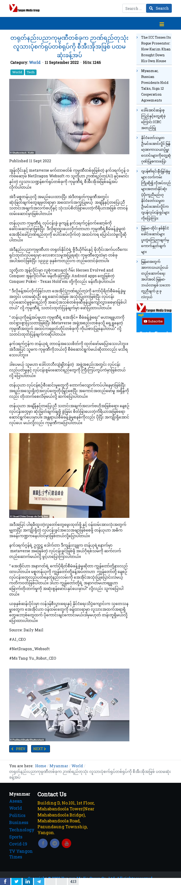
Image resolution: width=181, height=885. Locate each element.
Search (162, 8)
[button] (161, 23)
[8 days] (154, 317)
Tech (31, 72)
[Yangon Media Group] (24, 8)
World (35, 62)
